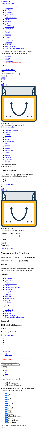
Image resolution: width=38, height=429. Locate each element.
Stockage (8, 10)
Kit (6, 353)
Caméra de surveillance (12, 7)
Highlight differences (14, 385)
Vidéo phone (9, 28)
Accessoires (8, 12)
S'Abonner (24, 260)
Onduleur (8, 23)
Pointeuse (8, 25)
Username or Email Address (10, 233)
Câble (7, 19)
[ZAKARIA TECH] (8, 70)
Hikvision (8, 291)
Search (4, 76)
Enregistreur (9, 9)
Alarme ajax (9, 14)
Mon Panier (8, 43)
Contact (7, 37)
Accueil (7, 32)
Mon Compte (9, 41)
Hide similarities (12, 383)
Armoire (7, 16)
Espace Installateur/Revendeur (14, 48)
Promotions (8, 36)
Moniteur (8, 21)
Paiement (8, 44)
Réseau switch (9, 27)
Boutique (8, 34)
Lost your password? (7, 248)
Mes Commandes (10, 46)
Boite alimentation (11, 18)
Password (4, 239)
